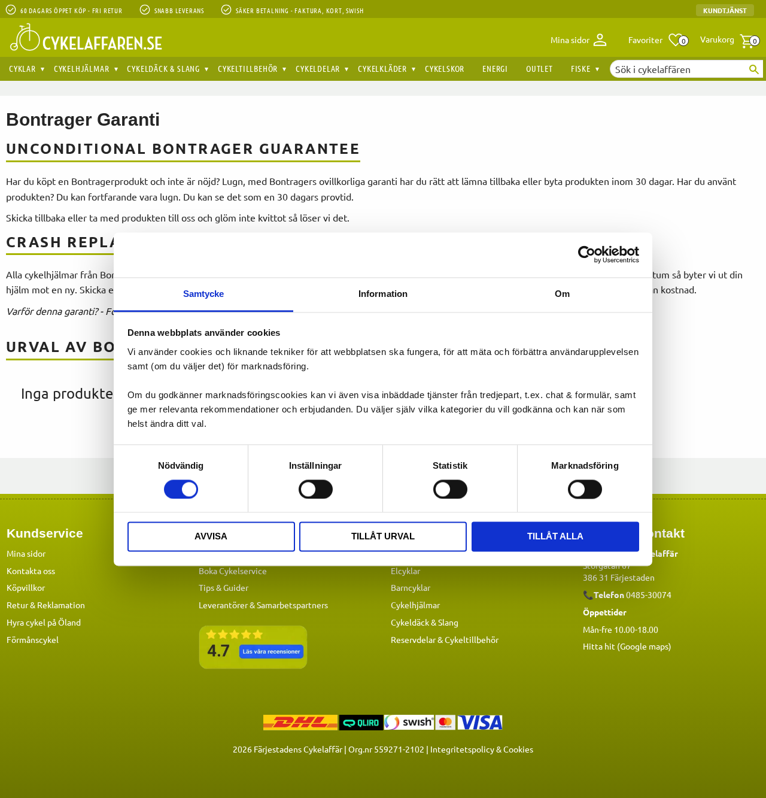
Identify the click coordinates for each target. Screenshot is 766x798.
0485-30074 (648, 594)
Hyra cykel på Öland (44, 622)
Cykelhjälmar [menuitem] (82, 68)
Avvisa (210, 537)
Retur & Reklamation (46, 604)
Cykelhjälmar (415, 604)
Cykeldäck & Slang (424, 622)
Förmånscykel (33, 639)
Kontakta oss (31, 570)
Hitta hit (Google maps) (627, 646)
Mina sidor (26, 553)
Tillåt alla (555, 537)
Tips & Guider (223, 587)
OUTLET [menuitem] (539, 68)
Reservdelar (413, 639)
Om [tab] (562, 294)
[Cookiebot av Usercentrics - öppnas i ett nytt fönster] (586, 254)
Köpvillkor (26, 587)
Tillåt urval (383, 537)
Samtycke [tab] (203, 294)
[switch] (316, 489)
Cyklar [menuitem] (22, 68)
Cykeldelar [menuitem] (318, 68)
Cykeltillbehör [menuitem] (248, 68)
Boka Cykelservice (233, 570)
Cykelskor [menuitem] (444, 68)
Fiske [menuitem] (581, 68)
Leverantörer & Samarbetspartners (263, 604)
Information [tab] (383, 294)
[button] (656, 40)
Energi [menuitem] (495, 68)
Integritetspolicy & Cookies (481, 749)
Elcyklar (405, 570)
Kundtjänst (725, 10)
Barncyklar (410, 587)
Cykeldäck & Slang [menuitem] (163, 68)
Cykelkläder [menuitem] (382, 68)
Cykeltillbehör (471, 639)
